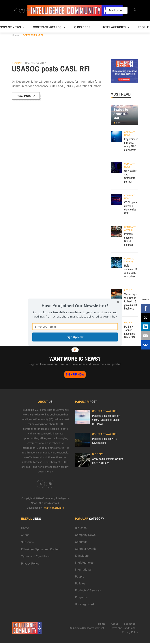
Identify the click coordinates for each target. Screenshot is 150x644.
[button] (75, 305)
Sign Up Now (75, 337)
